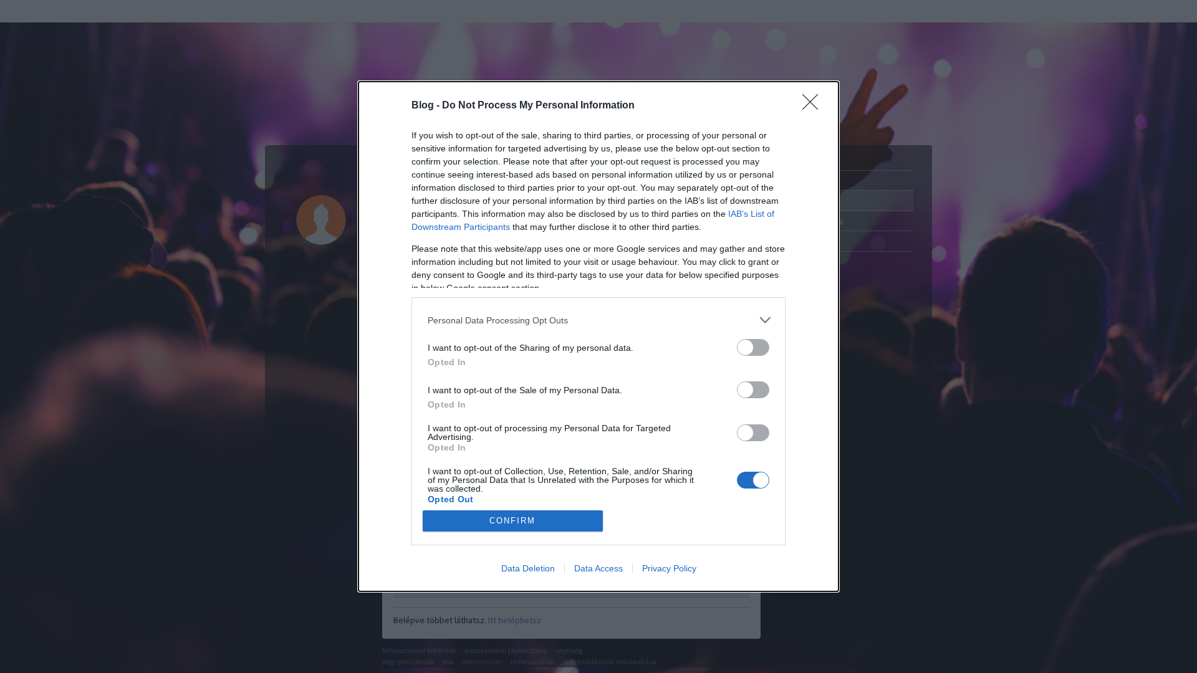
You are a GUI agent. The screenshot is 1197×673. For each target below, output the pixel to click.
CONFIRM (512, 520)
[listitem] (598, 320)
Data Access (598, 568)
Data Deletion (528, 568)
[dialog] (598, 336)
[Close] (814, 106)
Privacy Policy (669, 568)
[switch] (753, 347)
